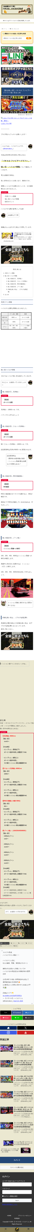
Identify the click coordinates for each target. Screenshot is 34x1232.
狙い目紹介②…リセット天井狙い (18, 281)
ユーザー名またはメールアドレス (13, 1181)
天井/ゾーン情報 (9, 273)
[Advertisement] (17, 349)
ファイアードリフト (7, 946)
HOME (9, 1215)
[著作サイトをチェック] (8, 1028)
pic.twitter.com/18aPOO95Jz (12, 995)
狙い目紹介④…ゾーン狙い (16, 286)
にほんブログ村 (6, 123)
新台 (16, 946)
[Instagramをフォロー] (8, 1032)
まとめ (7, 294)
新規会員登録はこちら (9, 1204)
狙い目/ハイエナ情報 (11, 276)
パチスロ (29, 943)
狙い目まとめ (5, 943)
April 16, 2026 (18, 1001)
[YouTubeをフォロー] (25, 1032)
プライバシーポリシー (24, 1215)
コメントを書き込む (17, 1167)
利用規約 (17, 1218)
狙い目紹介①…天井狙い (15, 278)
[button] (28, 38)
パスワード (6, 1188)
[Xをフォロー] (25, 1028)
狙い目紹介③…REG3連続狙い (17, 284)
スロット (14, 943)
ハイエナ (22, 943)
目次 (14, 269)
